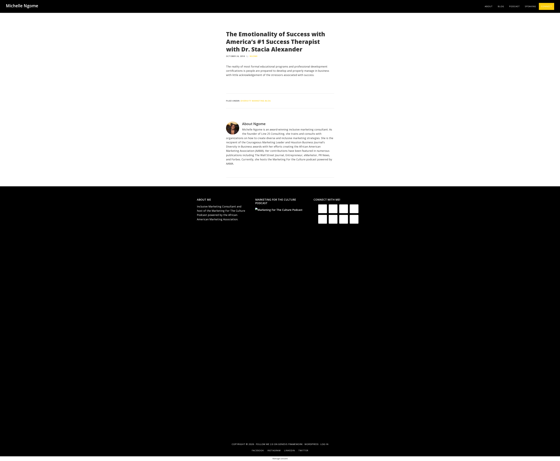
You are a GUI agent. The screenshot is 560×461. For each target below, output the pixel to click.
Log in (324, 444)
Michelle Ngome (22, 5)
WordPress (311, 444)
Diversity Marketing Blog (256, 100)
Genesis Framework (290, 444)
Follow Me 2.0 (264, 444)
